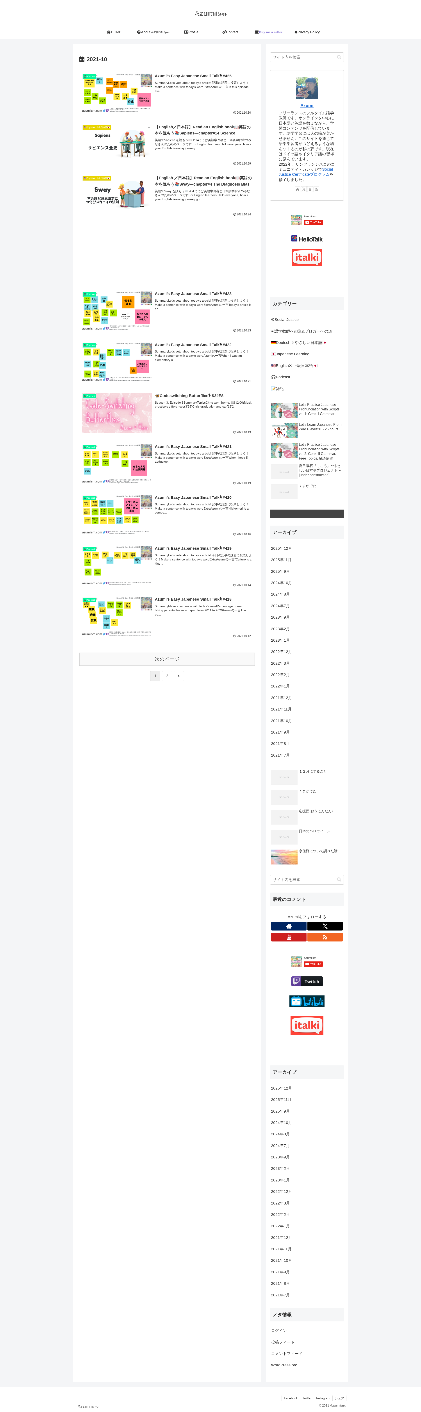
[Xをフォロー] (304, 189)
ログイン (279, 1330)
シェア (339, 1398)
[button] (339, 57)
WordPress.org (284, 1365)
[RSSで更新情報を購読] (316, 189)
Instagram (323, 1398)
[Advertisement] (167, 250)
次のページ (167, 659)
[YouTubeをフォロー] (310, 189)
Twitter (307, 1398)
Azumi (307, 105)
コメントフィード (287, 1353)
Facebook (291, 1398)
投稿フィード (283, 1342)
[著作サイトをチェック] (297, 189)
